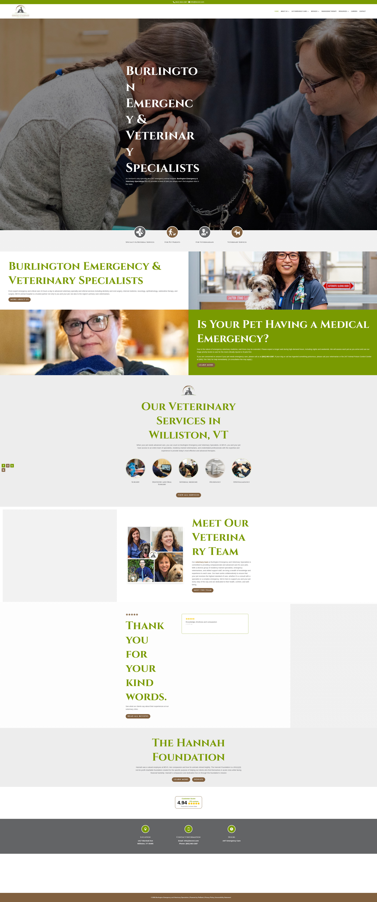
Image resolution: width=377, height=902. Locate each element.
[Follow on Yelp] (12, 465)
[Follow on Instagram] (8, 465)
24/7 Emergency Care (299, 11)
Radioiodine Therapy (329, 11)
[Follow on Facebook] (3, 465)
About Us (284, 11)
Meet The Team (202, 590)
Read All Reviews (138, 716)
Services (314, 11)
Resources (343, 11)
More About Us (19, 299)
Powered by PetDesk (197, 897)
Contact (362, 11)
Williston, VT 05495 (145, 844)
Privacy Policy (209, 897)
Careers (354, 11)
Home (277, 11)
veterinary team (201, 562)
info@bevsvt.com (191, 841)
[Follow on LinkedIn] (3, 470)
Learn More (206, 365)
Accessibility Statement (223, 897)
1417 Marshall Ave (145, 841)
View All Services (188, 495)
